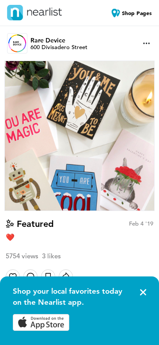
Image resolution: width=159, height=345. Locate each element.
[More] (146, 43)
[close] (142, 292)
